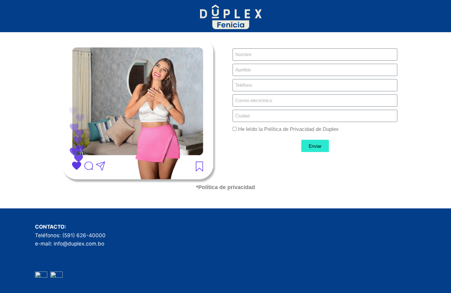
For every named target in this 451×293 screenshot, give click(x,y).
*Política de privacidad (225, 187)
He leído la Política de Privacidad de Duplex (288, 129)
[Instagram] (56, 278)
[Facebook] (41, 278)
